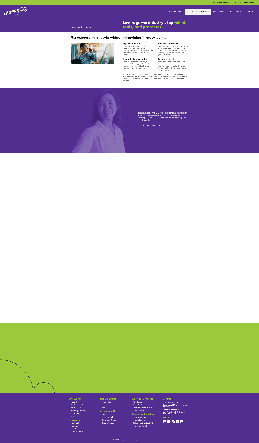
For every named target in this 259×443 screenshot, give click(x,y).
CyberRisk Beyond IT (142, 399)
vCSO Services (138, 411)
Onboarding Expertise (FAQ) (143, 423)
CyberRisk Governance (141, 405)
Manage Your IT (108, 399)
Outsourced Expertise (197, 11)
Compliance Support (109, 420)
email (167, 407)
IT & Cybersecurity (173, 11)
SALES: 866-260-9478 (221, 2)
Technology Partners (77, 411)
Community (74, 413)
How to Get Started (140, 426)
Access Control (107, 417)
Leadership (74, 402)
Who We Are (218, 11)
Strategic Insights (76, 432)
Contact (249, 11)
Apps (104, 408)
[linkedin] (164, 422)
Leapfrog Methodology (141, 417)
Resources (234, 11)
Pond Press (74, 429)
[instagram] (173, 422)
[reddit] (181, 422)
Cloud (104, 405)
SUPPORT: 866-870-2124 (244, 2)
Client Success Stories (78, 405)
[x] (177, 422)
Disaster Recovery (108, 423)
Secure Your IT (107, 411)
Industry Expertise (76, 408)
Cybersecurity (107, 414)
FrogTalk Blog (75, 423)
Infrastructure (106, 402)
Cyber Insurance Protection (143, 408)
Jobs (72, 416)
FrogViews (74, 426)
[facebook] (169, 422)
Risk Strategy (138, 402)
